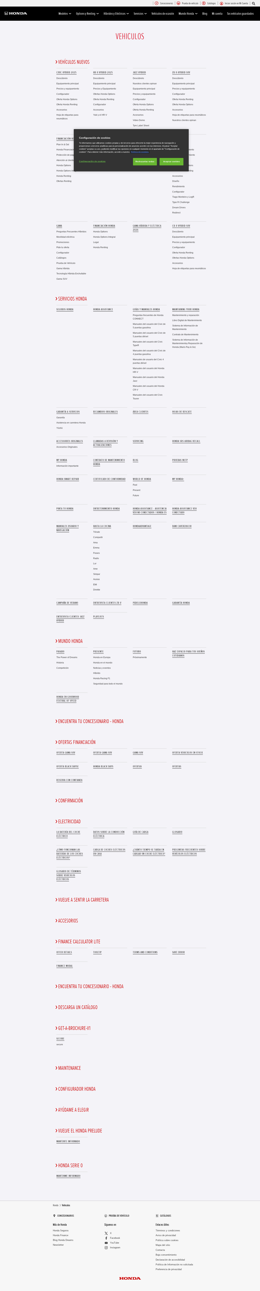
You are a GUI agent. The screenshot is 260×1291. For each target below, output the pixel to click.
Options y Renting (85, 14)
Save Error (178, 952)
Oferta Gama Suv (65, 752)
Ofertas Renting (63, 181)
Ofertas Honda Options (104, 94)
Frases (96, 553)
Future (136, 495)
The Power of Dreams (66, 657)
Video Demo (139, 120)
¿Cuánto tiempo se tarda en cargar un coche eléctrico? (149, 851)
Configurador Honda (77, 1089)
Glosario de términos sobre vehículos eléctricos (68, 875)
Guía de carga (140, 832)
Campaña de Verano (67, 603)
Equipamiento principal (67, 83)
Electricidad (69, 822)
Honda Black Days (103, 766)
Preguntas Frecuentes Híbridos (71, 231)
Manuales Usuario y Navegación (67, 528)
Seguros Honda (64, 309)
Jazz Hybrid (139, 72)
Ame (95, 569)
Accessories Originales (69, 441)
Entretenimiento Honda (106, 508)
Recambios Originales (105, 412)
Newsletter (58, 1245)
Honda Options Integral (67, 170)
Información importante (67, 466)
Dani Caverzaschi (182, 526)
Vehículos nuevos (73, 62)
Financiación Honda (67, 138)
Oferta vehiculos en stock (187, 752)
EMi (95, 584)
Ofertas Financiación (77, 742)
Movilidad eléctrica (65, 237)
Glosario (177, 832)
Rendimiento (178, 186)
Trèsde (96, 532)
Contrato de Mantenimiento (185, 334)
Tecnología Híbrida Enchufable (71, 273)
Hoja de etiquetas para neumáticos (189, 115)
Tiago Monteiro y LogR (183, 197)
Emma (96, 548)
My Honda (61, 460)
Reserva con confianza (69, 780)
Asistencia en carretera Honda (71, 422)
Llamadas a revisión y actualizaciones (105, 443)
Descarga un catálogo (77, 1007)
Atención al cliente (65, 160)
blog (135, 460)
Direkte (96, 589)
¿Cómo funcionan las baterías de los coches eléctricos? (69, 853)
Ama (95, 542)
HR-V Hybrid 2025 (103, 72)
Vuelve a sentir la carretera (83, 900)
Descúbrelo (62, 78)
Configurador (62, 94)
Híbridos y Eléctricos (114, 14)
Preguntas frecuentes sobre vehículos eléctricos (189, 851)
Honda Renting (63, 176)
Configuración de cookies (92, 161)
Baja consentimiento (166, 1254)
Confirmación (70, 801)
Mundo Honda (186, 14)
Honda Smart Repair (67, 479)
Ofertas (137, 766)
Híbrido (96, 673)
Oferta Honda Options (66, 99)
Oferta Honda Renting (66, 104)
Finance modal (64, 966)
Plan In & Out (62, 144)
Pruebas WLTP (180, 460)
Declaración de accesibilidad (170, 1259)
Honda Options (63, 165)
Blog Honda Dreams (63, 1240)
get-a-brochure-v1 (74, 1028)
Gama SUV (61, 279)
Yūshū (59, 428)
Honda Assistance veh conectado (184, 510)
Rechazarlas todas (144, 161)
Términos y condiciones (168, 1230)
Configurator (178, 192)
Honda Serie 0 (70, 1165)
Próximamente (140, 657)
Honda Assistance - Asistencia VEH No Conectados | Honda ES (150, 510)
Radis (96, 558)
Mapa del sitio (163, 1245)
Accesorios (61, 110)
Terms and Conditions (145, 952)
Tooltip (97, 952)
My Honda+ (178, 479)
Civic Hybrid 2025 (66, 72)
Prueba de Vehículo (65, 263)
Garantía (60, 417)
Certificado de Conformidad (109, 479)
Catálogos (61, 258)
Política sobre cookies (167, 1240)
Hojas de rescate (182, 412)
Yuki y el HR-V (100, 115)
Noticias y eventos (102, 668)
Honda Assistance (103, 309)
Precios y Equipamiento (104, 88)
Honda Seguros (61, 1230)
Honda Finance (60, 1235)
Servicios (138, 14)
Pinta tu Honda (64, 508)
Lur (94, 563)
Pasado (60, 651)
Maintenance (69, 1068)
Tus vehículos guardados (240, 14)
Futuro (137, 651)
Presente (98, 651)
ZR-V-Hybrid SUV (181, 72)
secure (60, 1038)
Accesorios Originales (66, 447)
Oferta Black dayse (67, 766)
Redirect (176, 212)
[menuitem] (166, 3)
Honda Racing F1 (101, 678)
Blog (204, 14)
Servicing (138, 441)
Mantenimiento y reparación (185, 315)
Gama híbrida (63, 268)
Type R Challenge (181, 202)
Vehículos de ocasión (163, 14)
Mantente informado (68, 1141)
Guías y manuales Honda (146, 309)
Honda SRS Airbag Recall (186, 441)
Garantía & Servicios (68, 412)
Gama (59, 226)
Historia (60, 662)
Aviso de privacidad (166, 1235)
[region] (131, 150)
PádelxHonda (140, 603)
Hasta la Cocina (102, 526)
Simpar (96, 574)
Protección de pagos (66, 155)
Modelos (63, 14)
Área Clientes (140, 412)
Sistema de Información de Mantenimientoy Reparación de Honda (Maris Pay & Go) (187, 343)
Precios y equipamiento (67, 88)
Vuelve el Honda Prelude (80, 1131)
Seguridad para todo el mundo (108, 684)
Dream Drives (179, 207)
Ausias (96, 579)
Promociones (62, 242)
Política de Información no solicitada (174, 1264)
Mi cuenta (217, 14)
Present (136, 490)
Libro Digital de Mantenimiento (187, 320)
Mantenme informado (68, 1176)
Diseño (175, 181)
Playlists (98, 616)
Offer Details (64, 952)
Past (135, 485)
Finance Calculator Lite (79, 942)
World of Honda (142, 479)
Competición (62, 668)
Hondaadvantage (142, 526)
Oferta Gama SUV (102, 752)
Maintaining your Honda (185, 309)
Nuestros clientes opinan (145, 83)
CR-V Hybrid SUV (181, 226)
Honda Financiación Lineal (69, 149)
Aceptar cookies (171, 161)
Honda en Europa (101, 657)
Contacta (160, 1250)
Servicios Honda (72, 299)
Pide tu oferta (62, 247)
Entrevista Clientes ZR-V (107, 603)
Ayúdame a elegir (73, 1110)
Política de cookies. (140, 152)
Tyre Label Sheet (141, 125)
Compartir (98, 537)
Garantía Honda (181, 603)
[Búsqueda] (253, 3)
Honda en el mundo (102, 662)
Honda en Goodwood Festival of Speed (67, 699)
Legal (96, 242)
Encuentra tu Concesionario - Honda (90, 721)
